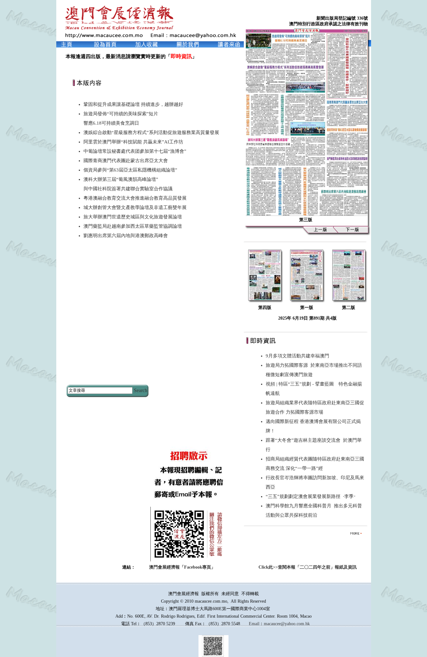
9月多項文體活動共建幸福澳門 (299, 355)
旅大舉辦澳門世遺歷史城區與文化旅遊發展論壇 (132, 216)
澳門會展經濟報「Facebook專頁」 (182, 567)
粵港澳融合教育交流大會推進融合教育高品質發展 (135, 198)
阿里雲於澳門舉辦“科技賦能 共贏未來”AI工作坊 (133, 141)
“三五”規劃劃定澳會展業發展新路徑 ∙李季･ (311, 496)
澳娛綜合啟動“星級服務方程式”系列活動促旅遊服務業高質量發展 (151, 132)
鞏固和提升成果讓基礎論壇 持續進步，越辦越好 (133, 104)
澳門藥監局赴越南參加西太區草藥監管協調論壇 (132, 226)
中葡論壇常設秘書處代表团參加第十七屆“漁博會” (134, 151)
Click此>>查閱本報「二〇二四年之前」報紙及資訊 (308, 567)
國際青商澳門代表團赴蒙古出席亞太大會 (125, 160)
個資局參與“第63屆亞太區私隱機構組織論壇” (130, 169)
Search (140, 390)
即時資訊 (181, 56)
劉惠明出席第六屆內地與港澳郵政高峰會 (125, 235)
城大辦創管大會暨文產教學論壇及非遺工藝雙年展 (135, 207)
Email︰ (256, 623)
